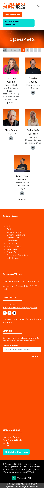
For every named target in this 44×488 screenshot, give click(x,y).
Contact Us (12, 243)
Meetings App (13, 249)
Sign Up (35, 356)
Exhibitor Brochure (16, 235)
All (4, 50)
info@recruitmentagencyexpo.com (20, 307)
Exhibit (10, 229)
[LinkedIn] (14, 313)
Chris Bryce (11, 130)
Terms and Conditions (17, 255)
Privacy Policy (13, 252)
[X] (5, 313)
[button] (12, 14)
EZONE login (13, 258)
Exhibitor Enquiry (15, 232)
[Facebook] (9, 313)
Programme (13, 240)
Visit (9, 226)
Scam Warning (14, 246)
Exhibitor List (13, 238)
